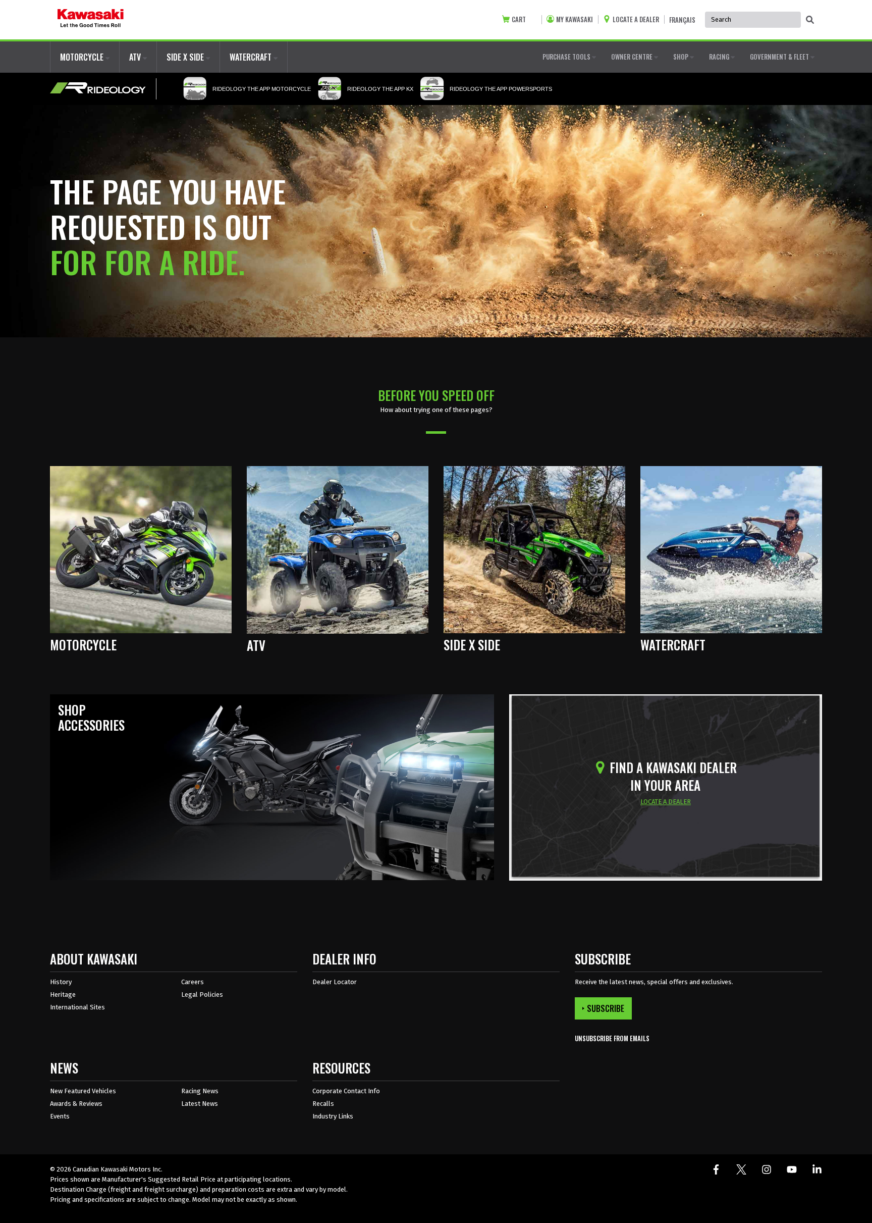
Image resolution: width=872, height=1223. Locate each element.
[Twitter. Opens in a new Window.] (741, 1169)
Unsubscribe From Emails (612, 1038)
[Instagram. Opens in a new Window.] (766, 1169)
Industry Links (332, 1116)
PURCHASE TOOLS (567, 57)
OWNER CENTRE (632, 57)
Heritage (63, 994)
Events (60, 1116)
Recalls (323, 1103)
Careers (192, 982)
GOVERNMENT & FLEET (780, 57)
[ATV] (337, 549)
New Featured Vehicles (83, 1091)
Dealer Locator (334, 982)
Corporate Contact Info (346, 1091)
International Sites (77, 1007)
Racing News (200, 1091)
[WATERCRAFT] (731, 549)
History (61, 982)
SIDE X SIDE (186, 57)
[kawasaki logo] (91, 19)
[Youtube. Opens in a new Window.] (792, 1169)
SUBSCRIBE (605, 1008)
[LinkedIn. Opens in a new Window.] (817, 1169)
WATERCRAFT (252, 57)
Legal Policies (202, 994)
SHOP (681, 57)
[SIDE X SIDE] (534, 549)
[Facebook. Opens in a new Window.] (716, 1169)
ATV (136, 57)
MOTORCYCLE (82, 57)
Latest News (199, 1103)
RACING (720, 57)
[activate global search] (810, 20)
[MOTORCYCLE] (141, 549)
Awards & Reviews (76, 1103)
